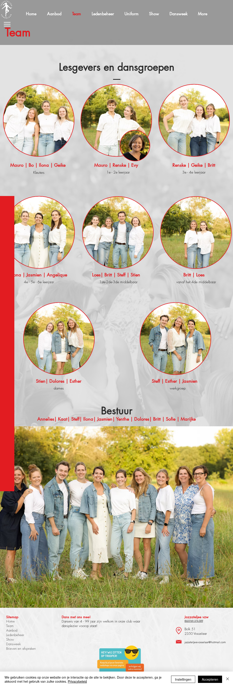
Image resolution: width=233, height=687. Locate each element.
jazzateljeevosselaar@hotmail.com (205, 642)
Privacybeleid (77, 681)
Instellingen (183, 679)
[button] (7, 24)
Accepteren (210, 679)
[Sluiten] (227, 679)
